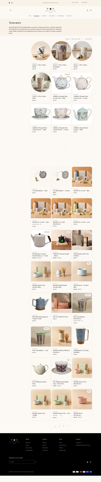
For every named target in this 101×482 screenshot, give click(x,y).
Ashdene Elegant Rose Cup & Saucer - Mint (39, 129)
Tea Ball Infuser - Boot (39, 191)
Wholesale (45, 448)
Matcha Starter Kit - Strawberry (80, 383)
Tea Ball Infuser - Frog (60, 161)
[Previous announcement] (34, 2)
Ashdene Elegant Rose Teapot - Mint (81, 129)
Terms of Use (62, 445)
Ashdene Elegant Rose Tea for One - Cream (81, 97)
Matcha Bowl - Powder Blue (81, 286)
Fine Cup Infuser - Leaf (40, 350)
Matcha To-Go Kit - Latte (40, 222)
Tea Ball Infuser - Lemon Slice (61, 191)
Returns (44, 445)
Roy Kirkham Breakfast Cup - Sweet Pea (61, 383)
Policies (61, 448)
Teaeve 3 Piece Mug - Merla (81, 66)
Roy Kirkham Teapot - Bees (39, 383)
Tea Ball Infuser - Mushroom (79, 161)
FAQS (60, 442)
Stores (27, 445)
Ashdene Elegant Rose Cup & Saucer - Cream (60, 129)
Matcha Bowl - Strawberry (78, 414)
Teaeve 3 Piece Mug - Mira (39, 97)
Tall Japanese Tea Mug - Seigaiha (81, 351)
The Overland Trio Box (60, 317)
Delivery (44, 442)
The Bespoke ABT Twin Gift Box (81, 255)
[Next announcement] (66, 2)
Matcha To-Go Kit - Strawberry (59, 223)
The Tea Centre (16, 471)
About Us (28, 442)
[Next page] (67, 426)
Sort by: (68, 39)
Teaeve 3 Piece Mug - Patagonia (60, 66)
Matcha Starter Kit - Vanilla (39, 414)
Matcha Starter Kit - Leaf (61, 413)
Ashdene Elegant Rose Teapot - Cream (39, 161)
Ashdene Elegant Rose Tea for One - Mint (60, 97)
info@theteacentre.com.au (83, 445)
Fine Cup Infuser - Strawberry (80, 317)
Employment (62, 450)
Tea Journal (29, 448)
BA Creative (31, 471)
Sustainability (29, 450)
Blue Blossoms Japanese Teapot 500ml (40, 317)
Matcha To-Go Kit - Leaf (82, 222)
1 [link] (55, 426)
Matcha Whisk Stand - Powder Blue (60, 286)
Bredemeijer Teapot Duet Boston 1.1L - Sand (40, 255)
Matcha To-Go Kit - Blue (82, 191)
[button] (84, 2)
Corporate (45, 450)
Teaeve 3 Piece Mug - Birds (39, 66)
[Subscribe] (34, 462)
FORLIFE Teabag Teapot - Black (61, 255)
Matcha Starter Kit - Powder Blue (39, 286)
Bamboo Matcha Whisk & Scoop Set (61, 351)
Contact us (79, 442)
